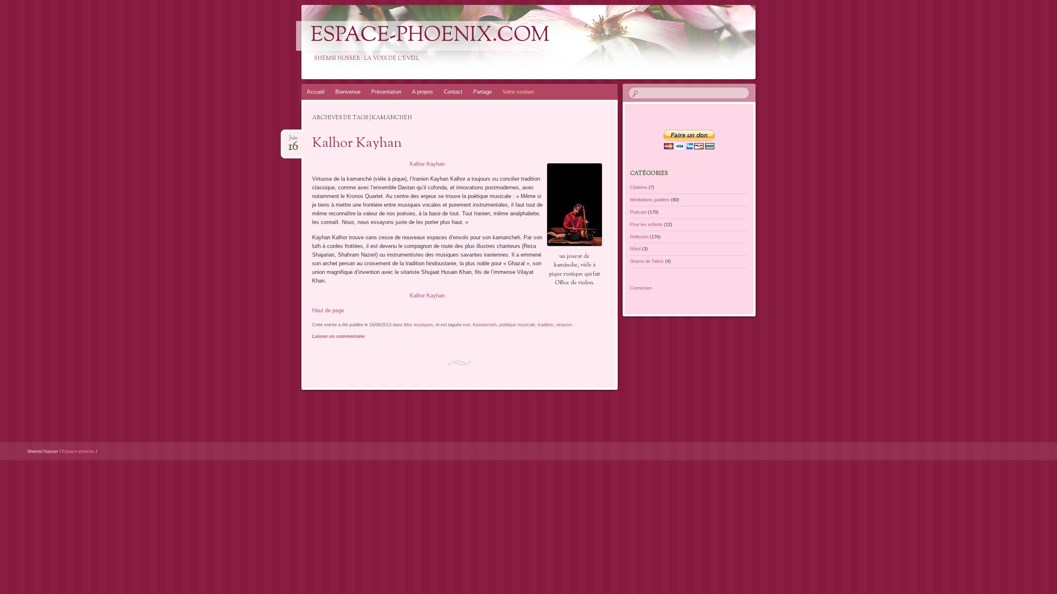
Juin (293, 140)
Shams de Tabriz (647, 261)
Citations (638, 187)
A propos (422, 92)
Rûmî (635, 248)
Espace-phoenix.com (430, 36)
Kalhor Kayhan (357, 143)
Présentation (386, 92)
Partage (482, 92)
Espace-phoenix (79, 451)
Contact (453, 92)
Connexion (641, 287)
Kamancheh (485, 324)
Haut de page (328, 310)
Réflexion (639, 236)
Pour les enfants (646, 224)
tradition (545, 324)
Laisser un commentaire (338, 336)
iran (466, 324)
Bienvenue (347, 92)
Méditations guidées (650, 199)
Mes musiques (418, 324)
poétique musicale (517, 324)
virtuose (564, 324)
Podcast (638, 212)
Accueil (316, 92)
